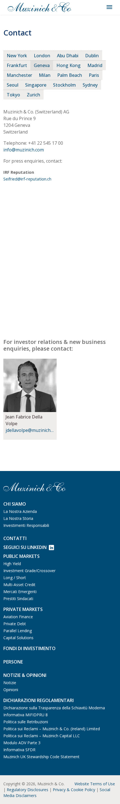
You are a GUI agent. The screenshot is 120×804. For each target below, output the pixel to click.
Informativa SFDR (19, 749)
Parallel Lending (17, 630)
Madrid (94, 65)
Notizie (9, 682)
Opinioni (10, 689)
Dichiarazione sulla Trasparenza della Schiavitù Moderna (54, 707)
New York (17, 56)
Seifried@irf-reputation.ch (27, 179)
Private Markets (23, 609)
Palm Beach (69, 75)
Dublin (92, 56)
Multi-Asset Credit (19, 584)
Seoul (12, 85)
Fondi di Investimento (29, 648)
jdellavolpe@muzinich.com (30, 430)
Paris (94, 75)
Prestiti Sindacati (18, 598)
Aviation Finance (18, 616)
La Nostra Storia (18, 518)
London (42, 56)
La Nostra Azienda (20, 511)
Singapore (35, 85)
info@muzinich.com (23, 150)
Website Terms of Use (95, 783)
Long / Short (14, 577)
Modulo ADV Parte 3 (21, 742)
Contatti (15, 538)
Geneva (42, 65)
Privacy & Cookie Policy (74, 789)
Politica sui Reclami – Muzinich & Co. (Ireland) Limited (51, 728)
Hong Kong (68, 65)
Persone (13, 662)
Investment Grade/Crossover (29, 570)
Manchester (19, 75)
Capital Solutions (18, 637)
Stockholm (64, 85)
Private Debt (14, 623)
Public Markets (21, 556)
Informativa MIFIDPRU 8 (25, 714)
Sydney (90, 85)
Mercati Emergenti (20, 591)
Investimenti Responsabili (26, 525)
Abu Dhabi (67, 56)
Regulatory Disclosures (27, 789)
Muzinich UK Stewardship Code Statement (41, 756)
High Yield (12, 563)
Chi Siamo (14, 504)
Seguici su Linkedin (25, 547)
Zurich (33, 95)
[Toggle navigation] (109, 7)
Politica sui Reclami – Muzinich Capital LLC (41, 735)
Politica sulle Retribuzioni (25, 721)
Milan (45, 75)
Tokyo (13, 95)
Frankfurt (17, 65)
